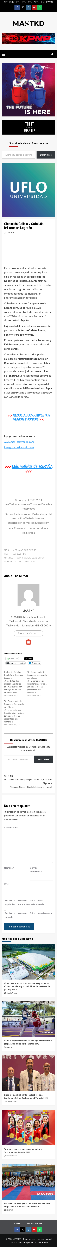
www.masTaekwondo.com (19, 441)
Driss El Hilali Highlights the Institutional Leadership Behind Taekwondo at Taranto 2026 (26, 1096)
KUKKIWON (47, 2)
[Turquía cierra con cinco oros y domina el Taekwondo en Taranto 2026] (28, 1127)
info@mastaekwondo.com (19, 447)
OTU (30, 2)
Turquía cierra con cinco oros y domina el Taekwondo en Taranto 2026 (23, 1151)
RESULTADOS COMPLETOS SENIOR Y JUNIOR (31, 417)
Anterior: (28, 777)
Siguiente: (31, 785)
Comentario (11, 827)
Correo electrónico (36, 869)
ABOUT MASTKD (35, 1223)
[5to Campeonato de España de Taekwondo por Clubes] (38, 684)
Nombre (9, 867)
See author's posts (28, 633)
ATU (24, 2)
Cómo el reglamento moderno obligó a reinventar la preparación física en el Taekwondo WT (28, 1042)
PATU (11, 2)
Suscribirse (44, 759)
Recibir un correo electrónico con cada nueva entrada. (28, 915)
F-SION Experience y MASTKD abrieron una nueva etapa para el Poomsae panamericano (27, 1205)
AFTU (36, 2)
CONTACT (18, 1223)
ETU (18, 2)
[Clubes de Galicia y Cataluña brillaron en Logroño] (15, 684)
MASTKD (10, 233)
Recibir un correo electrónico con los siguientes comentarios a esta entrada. (24, 902)
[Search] (52, 53)
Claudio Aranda (11, 993)
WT (5, 2)
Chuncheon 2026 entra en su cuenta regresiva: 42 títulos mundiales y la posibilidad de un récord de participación (27, 986)
